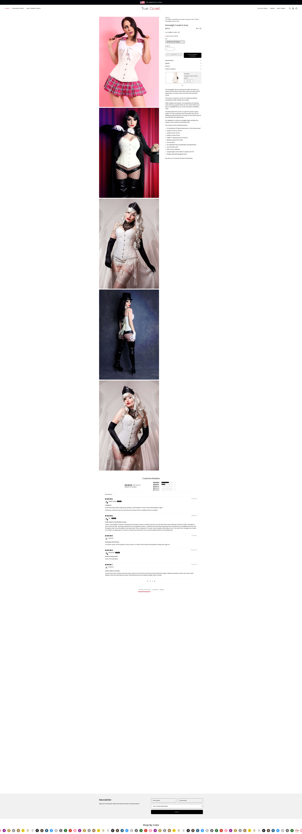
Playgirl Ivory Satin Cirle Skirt (191, 76)
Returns (167, 66)
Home (167, 17)
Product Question (170, 69)
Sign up (177, 812)
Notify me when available (192, 55)
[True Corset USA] (151, 8)
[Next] (297, 2)
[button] (18, 8)
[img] (198, 28)
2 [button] (150, 581)
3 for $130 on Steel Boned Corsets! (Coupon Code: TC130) (181, 19)
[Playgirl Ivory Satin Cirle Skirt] (174, 78)
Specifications (169, 60)
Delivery (167, 63)
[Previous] (5, 2)
